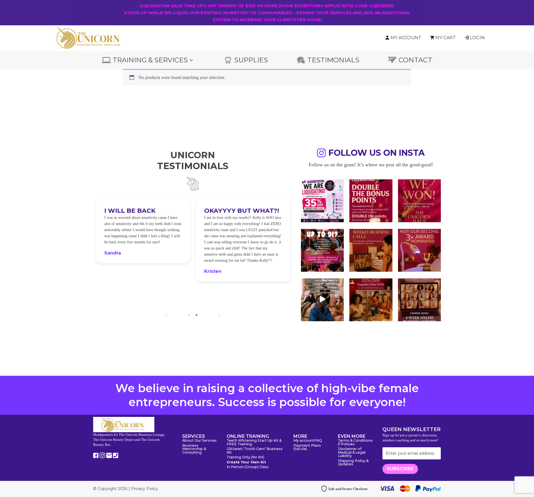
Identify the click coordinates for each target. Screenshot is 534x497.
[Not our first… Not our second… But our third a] (419, 250)
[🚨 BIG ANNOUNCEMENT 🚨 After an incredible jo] (322, 200)
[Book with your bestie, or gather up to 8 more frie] (322, 299)
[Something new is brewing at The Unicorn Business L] (370, 250)
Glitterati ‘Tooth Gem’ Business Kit (255, 450)
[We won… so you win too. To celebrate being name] (370, 200)
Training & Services (150, 60)
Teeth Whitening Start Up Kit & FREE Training (254, 442)
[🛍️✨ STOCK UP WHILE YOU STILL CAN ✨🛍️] (370, 299)
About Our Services (199, 440)
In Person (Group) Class (248, 467)
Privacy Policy (144, 488)
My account (303, 440)
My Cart (445, 37)
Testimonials (333, 60)
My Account (405, 37)
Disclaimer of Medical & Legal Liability (351, 452)
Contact (415, 60)
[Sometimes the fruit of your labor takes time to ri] (419, 200)
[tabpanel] (143, 231)
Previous (166, 315)
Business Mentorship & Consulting (194, 449)
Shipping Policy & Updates (353, 462)
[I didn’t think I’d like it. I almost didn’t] (419, 299)
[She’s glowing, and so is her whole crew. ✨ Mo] (322, 250)
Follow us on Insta (376, 153)
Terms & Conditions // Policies (355, 442)
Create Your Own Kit (246, 462)
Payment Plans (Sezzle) (307, 447)
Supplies (251, 60)
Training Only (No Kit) (245, 457)
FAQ (318, 440)
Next (219, 315)
